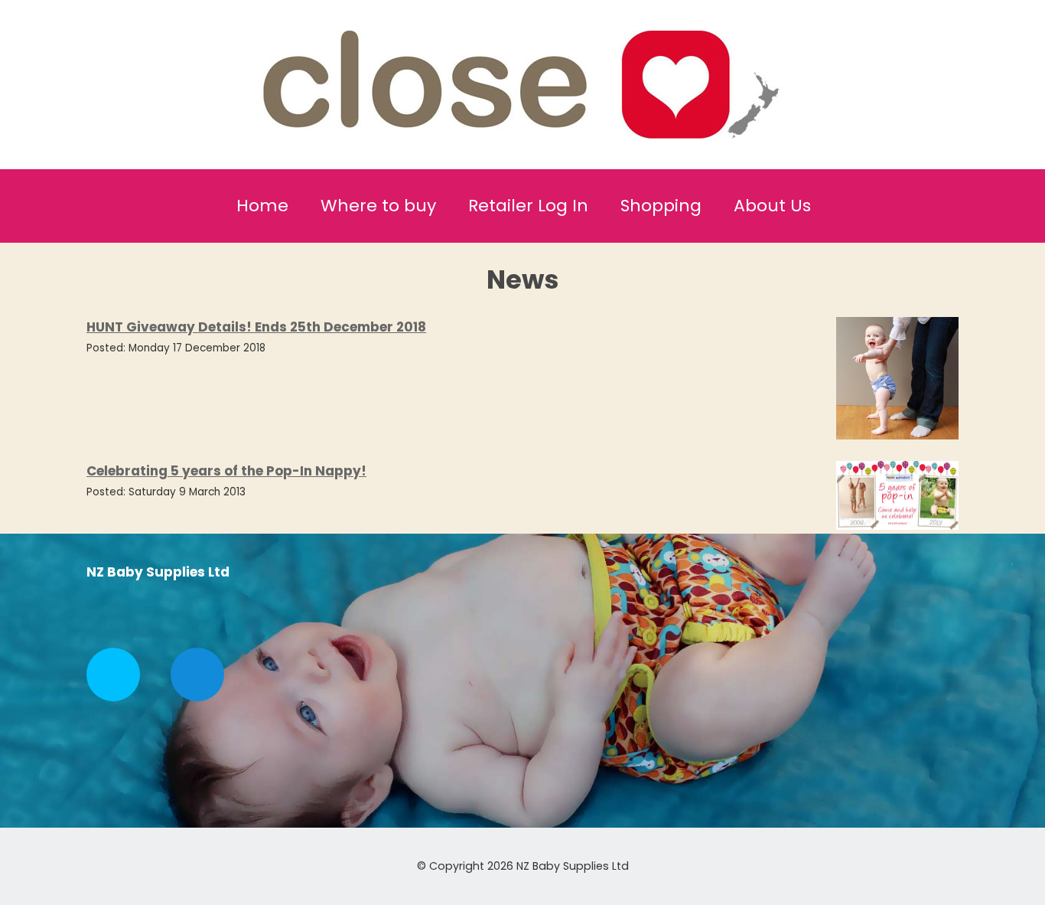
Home (262, 205)
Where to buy (378, 205)
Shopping (661, 205)
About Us (772, 205)
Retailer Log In (528, 205)
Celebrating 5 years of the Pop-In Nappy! (226, 471)
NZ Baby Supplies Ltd (572, 866)
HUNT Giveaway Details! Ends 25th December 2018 (256, 327)
